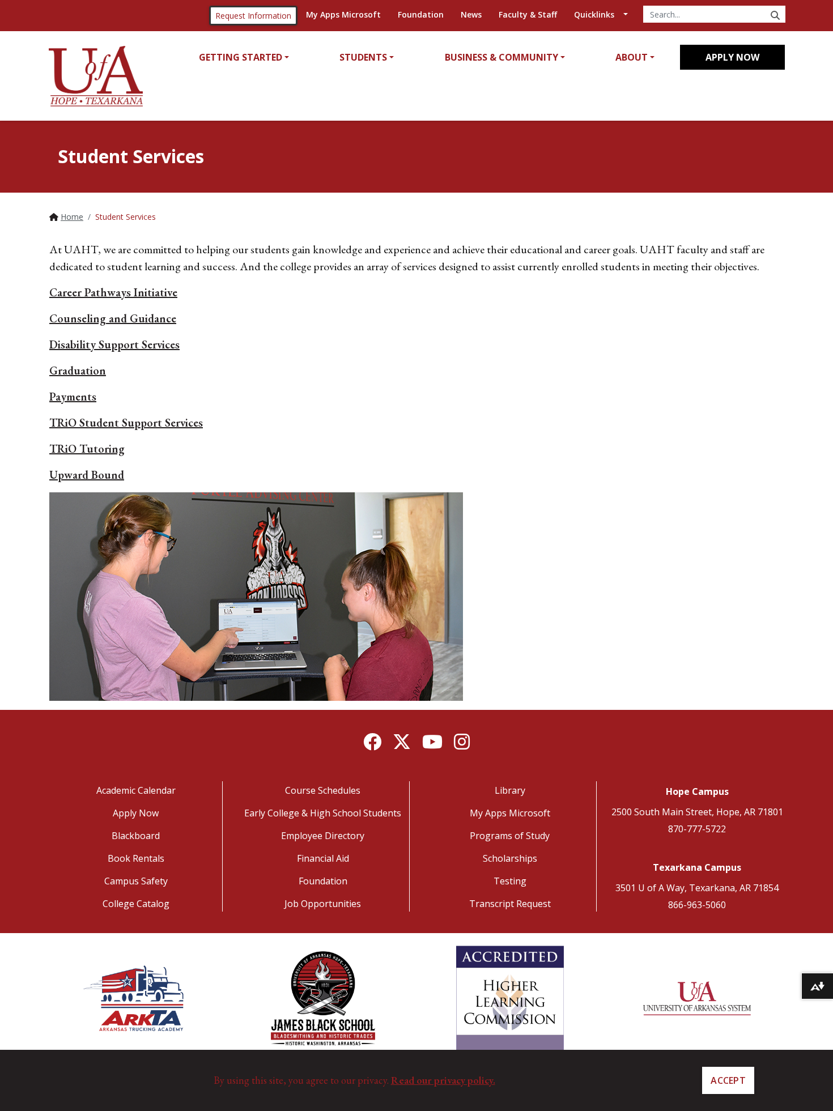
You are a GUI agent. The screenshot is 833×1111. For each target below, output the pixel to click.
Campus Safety (136, 881)
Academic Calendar (136, 790)
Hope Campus (697, 791)
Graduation (77, 370)
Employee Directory (322, 835)
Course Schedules (322, 790)
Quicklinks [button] (594, 14)
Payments (72, 396)
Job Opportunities (322, 903)
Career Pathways (113, 292)
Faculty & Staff (528, 14)
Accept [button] (728, 1080)
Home (72, 216)
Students (363, 57)
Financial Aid (323, 858)
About (631, 57)
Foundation (421, 14)
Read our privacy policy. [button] (443, 1080)
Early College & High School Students (322, 813)
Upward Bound (86, 474)
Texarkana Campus (697, 867)
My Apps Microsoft (343, 14)
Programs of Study (510, 835)
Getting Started (240, 57)
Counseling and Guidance (112, 318)
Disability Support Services (114, 344)
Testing (510, 881)
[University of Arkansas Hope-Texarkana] (96, 76)
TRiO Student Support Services (126, 422)
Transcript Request (510, 903)
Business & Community (501, 57)
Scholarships (510, 858)
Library (510, 790)
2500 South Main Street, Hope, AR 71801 (697, 812)
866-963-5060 (697, 905)
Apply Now (732, 57)
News (471, 14)
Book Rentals (136, 858)
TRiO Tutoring (87, 448)
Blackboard (136, 835)
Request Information (253, 15)
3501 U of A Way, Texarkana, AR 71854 (697, 888)
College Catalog (136, 903)
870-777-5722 (697, 829)
